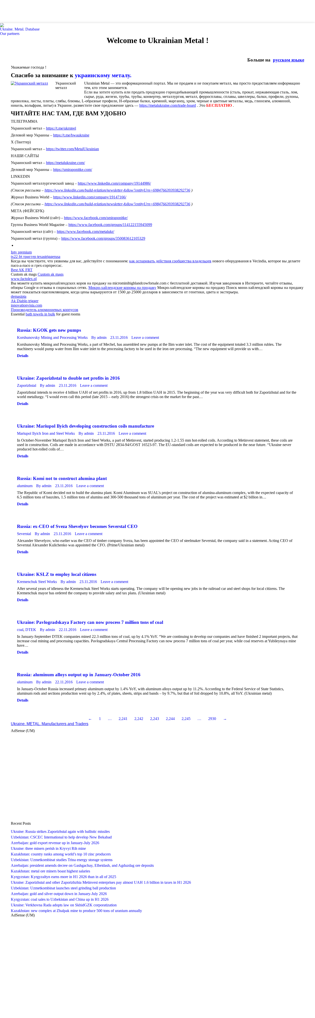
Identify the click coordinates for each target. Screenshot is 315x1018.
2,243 (154, 719)
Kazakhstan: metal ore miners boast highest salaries (50, 871)
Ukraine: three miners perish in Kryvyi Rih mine (48, 848)
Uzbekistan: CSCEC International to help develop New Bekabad (61, 837)
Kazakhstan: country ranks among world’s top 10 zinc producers (61, 854)
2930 (212, 719)
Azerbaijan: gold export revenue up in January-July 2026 (55, 843)
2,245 (186, 719)
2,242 (138, 719)
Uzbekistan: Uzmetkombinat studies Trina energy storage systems (61, 860)
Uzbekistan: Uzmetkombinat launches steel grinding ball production (63, 888)
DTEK (30, 630)
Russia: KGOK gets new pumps (49, 330)
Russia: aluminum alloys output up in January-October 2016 (79, 674)
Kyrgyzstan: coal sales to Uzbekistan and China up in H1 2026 (60, 899)
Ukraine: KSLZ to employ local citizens (56, 574)
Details (22, 356)
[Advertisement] (89, 11)
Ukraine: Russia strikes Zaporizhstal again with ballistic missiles (60, 831)
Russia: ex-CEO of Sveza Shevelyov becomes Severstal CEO (77, 526)
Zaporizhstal (26, 385)
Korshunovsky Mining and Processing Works (52, 337)
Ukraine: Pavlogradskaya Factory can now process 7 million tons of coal (90, 622)
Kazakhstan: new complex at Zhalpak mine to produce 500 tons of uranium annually (76, 911)
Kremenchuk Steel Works (37, 582)
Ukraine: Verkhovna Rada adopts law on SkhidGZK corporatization (64, 905)
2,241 (123, 719)
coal (20, 630)
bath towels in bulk (40, 314)
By (99, 337)
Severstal (24, 534)
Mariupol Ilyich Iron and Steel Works (46, 433)
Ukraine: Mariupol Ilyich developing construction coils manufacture (85, 426)
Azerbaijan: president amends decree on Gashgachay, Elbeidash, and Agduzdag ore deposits (82, 865)
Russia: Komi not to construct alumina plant (62, 478)
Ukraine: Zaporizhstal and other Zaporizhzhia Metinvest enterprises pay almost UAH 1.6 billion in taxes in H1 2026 (101, 882)
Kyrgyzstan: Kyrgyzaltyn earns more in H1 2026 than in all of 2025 (63, 877)
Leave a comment (145, 337)
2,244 (170, 719)
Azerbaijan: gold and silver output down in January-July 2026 (59, 894)
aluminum (24, 486)
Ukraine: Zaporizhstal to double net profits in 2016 (68, 378)
